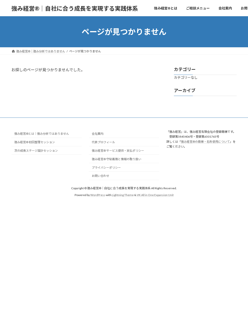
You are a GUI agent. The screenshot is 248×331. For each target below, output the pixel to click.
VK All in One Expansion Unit (155, 195)
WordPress (97, 195)
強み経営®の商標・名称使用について (205, 141)
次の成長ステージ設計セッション (36, 150)
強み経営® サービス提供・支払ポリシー (118, 150)
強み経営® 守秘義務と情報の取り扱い (116, 159)
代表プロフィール (103, 142)
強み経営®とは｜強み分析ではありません (41, 133)
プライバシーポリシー (106, 167)
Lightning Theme (123, 195)
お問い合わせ (100, 176)
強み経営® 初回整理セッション (34, 142)
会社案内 (97, 133)
